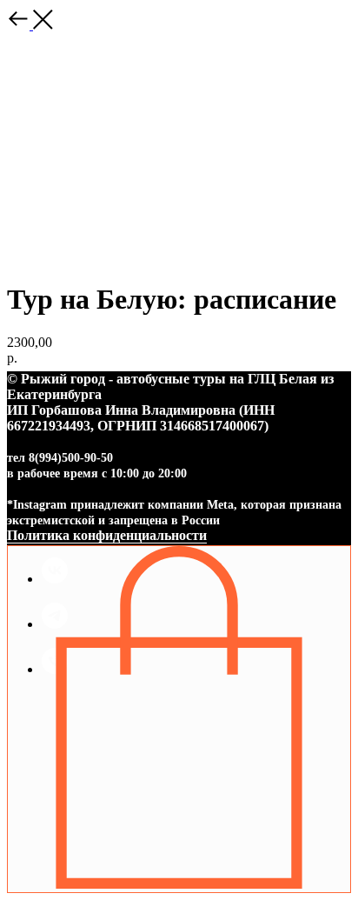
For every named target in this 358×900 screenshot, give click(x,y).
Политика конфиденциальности (107, 535)
